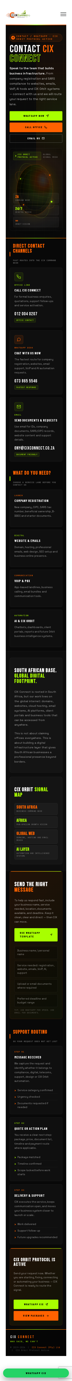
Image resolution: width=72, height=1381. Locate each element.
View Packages (34, 1315)
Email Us (33, 138)
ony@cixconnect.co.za (34, 448)
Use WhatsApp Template (30, 934)
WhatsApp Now (33, 115)
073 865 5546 (25, 381)
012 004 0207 (25, 314)
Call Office (34, 127)
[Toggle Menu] (63, 14)
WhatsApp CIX (34, 1304)
